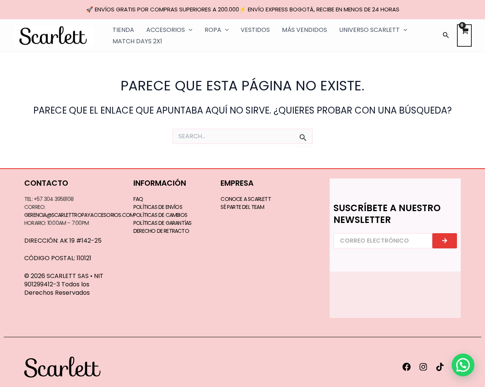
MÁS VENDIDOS (304, 29)
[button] (446, 35)
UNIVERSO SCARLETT (369, 29)
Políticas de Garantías (162, 223)
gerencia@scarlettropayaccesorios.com (79, 215)
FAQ (138, 199)
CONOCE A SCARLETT (246, 199)
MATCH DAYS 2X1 (137, 41)
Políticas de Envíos (157, 207)
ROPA (213, 29)
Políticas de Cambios (160, 215)
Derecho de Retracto (161, 231)
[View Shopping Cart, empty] (464, 35)
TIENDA (123, 29)
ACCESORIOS (165, 29)
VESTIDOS (255, 29)
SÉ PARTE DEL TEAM (242, 207)
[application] (188, 30)
